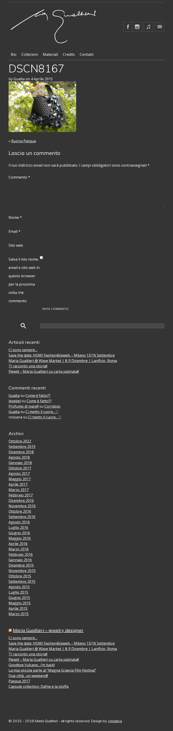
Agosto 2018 (19, 457)
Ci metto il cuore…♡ (42, 411)
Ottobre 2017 (20, 468)
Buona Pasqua (23, 141)
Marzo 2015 (19, 613)
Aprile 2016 (18, 543)
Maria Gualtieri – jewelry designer (48, 630)
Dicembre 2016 (21, 500)
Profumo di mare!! (24, 406)
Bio (13, 54)
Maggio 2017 (20, 478)
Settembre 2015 (22, 581)
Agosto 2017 (19, 473)
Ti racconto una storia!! (28, 366)
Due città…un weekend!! (28, 675)
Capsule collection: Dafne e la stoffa (38, 686)
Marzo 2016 (19, 549)
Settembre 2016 (22, 516)
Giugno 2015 (19, 597)
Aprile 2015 (18, 608)
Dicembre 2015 (21, 565)
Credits (69, 54)
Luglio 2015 (18, 592)
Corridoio (52, 406)
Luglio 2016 (18, 527)
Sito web (16, 245)
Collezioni (29, 54)
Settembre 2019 (22, 446)
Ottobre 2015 (20, 576)
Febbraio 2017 (21, 495)
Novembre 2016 (22, 505)
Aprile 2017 (18, 484)
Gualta (14, 395)
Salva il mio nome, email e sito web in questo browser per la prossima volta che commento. (24, 280)
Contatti (86, 54)
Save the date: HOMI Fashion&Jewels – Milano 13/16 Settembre (62, 355)
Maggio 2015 (20, 603)
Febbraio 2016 (21, 554)
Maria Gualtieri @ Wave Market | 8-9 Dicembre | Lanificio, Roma (63, 360)
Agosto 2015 (19, 586)
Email (14, 231)
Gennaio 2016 (20, 559)
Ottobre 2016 (20, 511)
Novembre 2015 (22, 570)
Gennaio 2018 (20, 462)
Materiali (50, 54)
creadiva (115, 721)
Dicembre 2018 (21, 451)
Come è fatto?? (37, 395)
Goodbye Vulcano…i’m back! (32, 664)
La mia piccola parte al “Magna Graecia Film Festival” (52, 670)
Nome (15, 217)
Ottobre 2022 (20, 441)
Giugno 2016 (19, 532)
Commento (19, 177)
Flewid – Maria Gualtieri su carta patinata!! (44, 371)
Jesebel (15, 400)
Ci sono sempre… (23, 349)
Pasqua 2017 (19, 681)
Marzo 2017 (19, 489)
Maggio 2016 (20, 538)
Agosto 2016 (19, 522)
